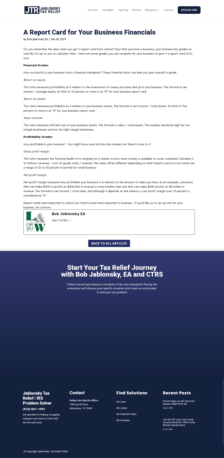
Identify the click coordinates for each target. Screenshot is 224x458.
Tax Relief (108, 10)
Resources (151, 10)
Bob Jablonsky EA (37, 39)
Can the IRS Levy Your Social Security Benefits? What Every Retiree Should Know (179, 422)
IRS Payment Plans (126, 414)
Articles (136, 10)
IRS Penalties (123, 420)
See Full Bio (60, 220)
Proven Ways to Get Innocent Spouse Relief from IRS (179, 402)
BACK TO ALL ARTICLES (109, 243)
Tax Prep (123, 10)
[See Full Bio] (70, 220)
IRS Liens (121, 401)
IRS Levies (121, 407)
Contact (168, 10)
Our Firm (93, 10)
